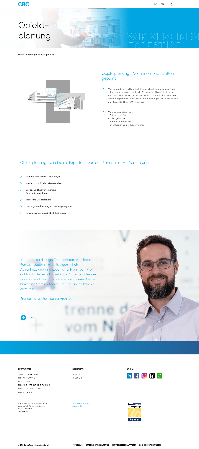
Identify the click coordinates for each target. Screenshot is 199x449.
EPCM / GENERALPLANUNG (29, 388)
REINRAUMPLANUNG (26, 378)
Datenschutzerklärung (97, 445)
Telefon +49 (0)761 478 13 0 (82, 403)
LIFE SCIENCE (77, 378)
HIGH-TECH (77, 374)
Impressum (78, 445)
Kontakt (31, 317)
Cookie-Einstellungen (150, 445)
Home (21, 54)
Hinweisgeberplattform (124, 445)
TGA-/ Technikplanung (28, 374)
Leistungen (31, 54)
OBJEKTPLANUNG (25, 392)
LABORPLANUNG (25, 381)
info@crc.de (77, 406)
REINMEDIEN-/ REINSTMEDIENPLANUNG (34, 385)
